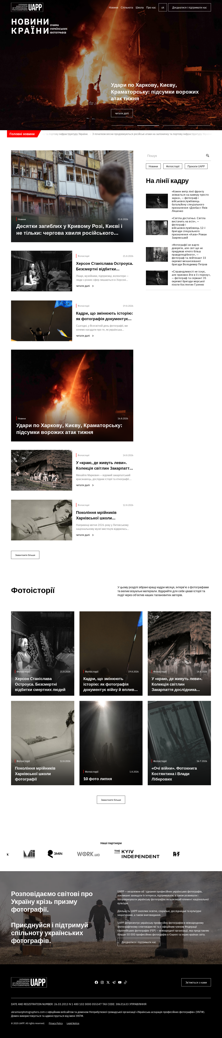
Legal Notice (73, 1023)
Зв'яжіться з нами (196, 982)
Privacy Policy (56, 1023)
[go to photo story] (178, 201)
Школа (140, 7)
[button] (127, 7)
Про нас (151, 7)
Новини (113, 7)
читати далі (122, 113)
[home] (27, 7)
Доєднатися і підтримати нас (189, 7)
